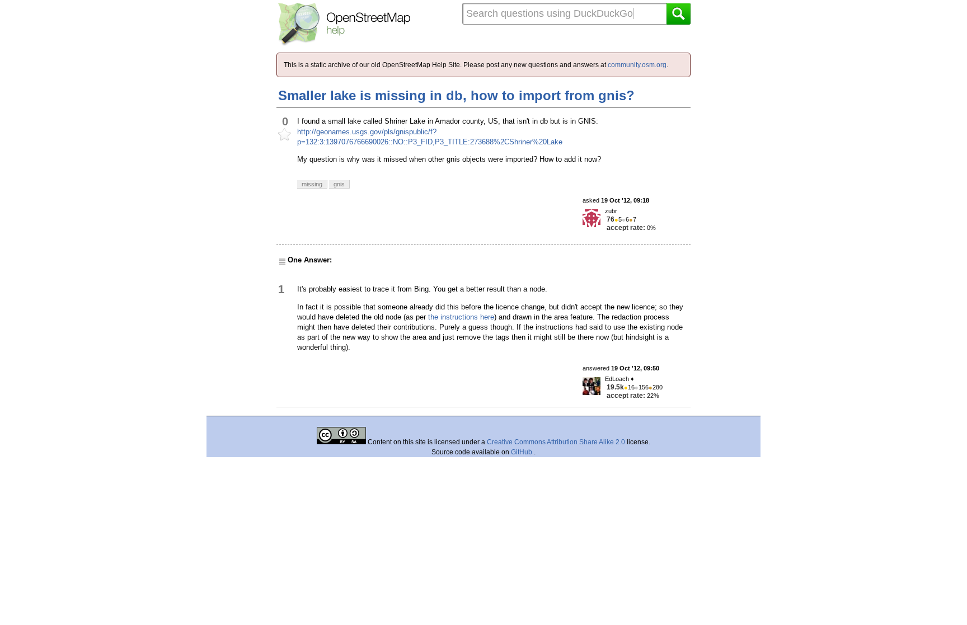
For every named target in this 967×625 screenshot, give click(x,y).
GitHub (522, 452)
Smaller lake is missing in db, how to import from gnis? (456, 95)
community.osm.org (637, 65)
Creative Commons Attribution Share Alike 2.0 (556, 442)
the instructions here (461, 317)
